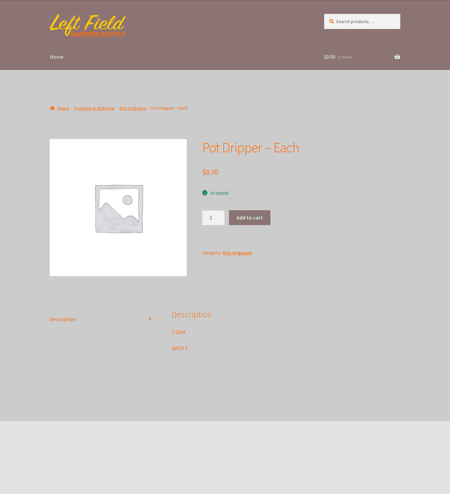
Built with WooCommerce (79, 456)
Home (57, 56)
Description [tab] (63, 319)
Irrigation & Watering (94, 108)
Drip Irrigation (133, 108)
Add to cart (250, 217)
